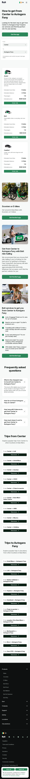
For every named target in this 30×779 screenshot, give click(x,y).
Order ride (15, 103)
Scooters (5, 676)
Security (4, 758)
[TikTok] (27, 737)
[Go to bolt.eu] (4, 2)
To (3, 49)
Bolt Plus (5, 697)
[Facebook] (9, 737)
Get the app (15, 34)
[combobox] (15, 44)
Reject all (21, 769)
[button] (24, 382)
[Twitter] (13, 737)
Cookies (4, 755)
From (4, 41)
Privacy (4, 748)
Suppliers (4, 741)
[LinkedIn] (23, 737)
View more (14, 454)
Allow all (8, 769)
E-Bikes (5, 680)
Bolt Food (5, 687)
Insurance (5, 751)
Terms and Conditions (8, 744)
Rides (4, 673)
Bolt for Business (7, 694)
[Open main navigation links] (26, 2)
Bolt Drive (6, 683)
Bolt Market (6, 690)
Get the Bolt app (15, 217)
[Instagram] (18, 737)
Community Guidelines (8, 762)
